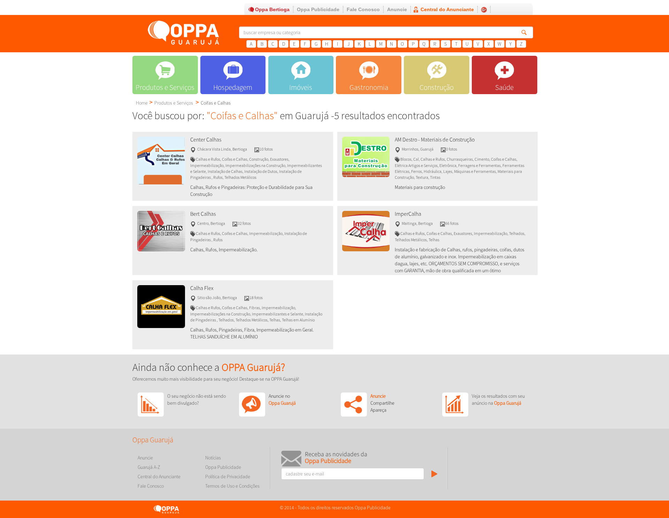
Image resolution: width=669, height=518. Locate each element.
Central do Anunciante (447, 9)
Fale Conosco (363, 9)
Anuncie (397, 9)
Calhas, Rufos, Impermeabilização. (223, 249)
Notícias (213, 458)
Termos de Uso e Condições (232, 486)
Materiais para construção (420, 187)
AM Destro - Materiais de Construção (435, 139)
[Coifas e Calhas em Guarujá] (161, 160)
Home (142, 103)
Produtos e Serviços (173, 103)
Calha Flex (201, 288)
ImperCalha (408, 214)
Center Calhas (205, 139)
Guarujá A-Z (149, 467)
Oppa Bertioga (272, 9)
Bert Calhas (203, 214)
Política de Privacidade (227, 476)
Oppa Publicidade (318, 9)
